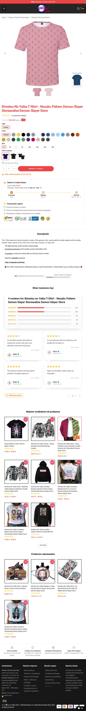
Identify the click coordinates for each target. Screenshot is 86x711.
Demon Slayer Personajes (19, 17)
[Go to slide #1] (37, 92)
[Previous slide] (5, 53)
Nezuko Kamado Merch (40, 17)
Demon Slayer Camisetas (62, 275)
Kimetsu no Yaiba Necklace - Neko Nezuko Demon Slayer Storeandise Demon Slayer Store (43, 588)
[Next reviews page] (79, 396)
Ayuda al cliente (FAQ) (52, 683)
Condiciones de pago (52, 673)
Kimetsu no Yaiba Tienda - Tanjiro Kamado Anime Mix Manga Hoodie (42, 446)
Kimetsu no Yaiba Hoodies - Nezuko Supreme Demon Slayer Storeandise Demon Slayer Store (42, 489)
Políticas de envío (51, 670)
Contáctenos (49, 680)
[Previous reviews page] (69, 396)
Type (3, 124)
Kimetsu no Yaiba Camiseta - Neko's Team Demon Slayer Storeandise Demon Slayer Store (15, 532)
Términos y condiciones (32, 673)
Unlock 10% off (4, 701)
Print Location (7, 151)
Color (4, 131)
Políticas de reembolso (53, 677)
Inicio (4, 17)
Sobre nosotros (29, 670)
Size (3, 143)
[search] (78, 8)
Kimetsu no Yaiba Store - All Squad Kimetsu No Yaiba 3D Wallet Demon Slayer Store (67, 588)
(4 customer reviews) (19, 115)
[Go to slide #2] (48, 92)
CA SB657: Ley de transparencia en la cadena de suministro (31, 688)
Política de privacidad (31, 677)
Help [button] (82, 708)
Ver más (43, 545)
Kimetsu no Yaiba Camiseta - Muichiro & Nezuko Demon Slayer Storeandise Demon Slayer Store (15, 629)
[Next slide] (80, 53)
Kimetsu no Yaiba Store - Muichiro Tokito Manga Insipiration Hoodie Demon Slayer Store (16, 489)
